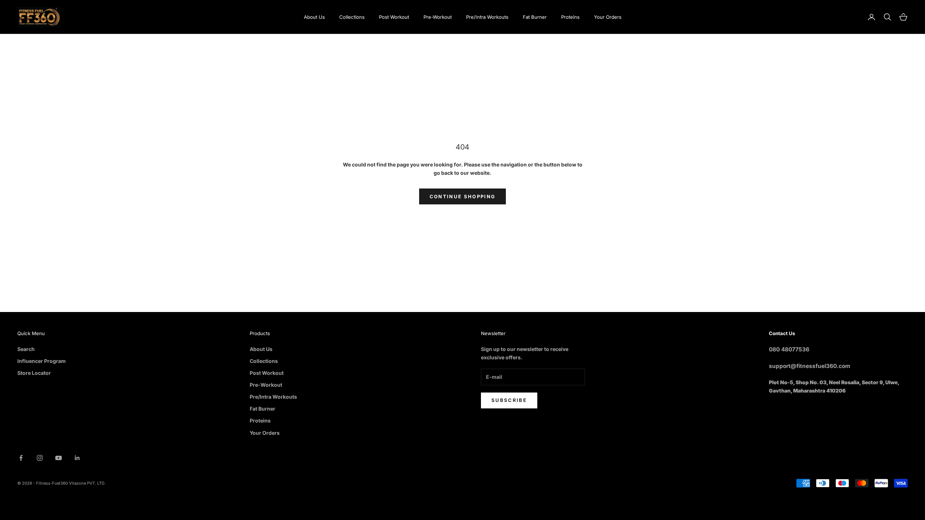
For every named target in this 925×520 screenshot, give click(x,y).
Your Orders (607, 17)
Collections (352, 17)
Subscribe (509, 400)
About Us (314, 17)
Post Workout (394, 17)
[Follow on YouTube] (58, 458)
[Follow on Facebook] (21, 458)
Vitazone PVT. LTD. (87, 483)
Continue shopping (463, 196)
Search (26, 349)
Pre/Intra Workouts (487, 17)
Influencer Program (41, 361)
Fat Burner (535, 17)
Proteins (570, 17)
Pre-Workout (437, 17)
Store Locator (34, 373)
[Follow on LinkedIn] (77, 458)
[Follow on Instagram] (39, 458)
